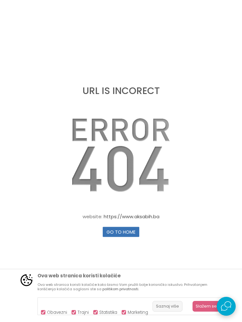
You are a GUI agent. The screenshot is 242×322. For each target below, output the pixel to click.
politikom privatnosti (120, 288)
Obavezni (57, 312)
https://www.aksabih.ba (131, 216)
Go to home (121, 232)
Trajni (83, 312)
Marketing (138, 312)
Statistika (108, 312)
